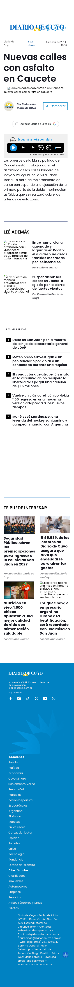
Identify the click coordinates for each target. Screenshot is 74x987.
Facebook (10, 698)
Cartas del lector (20, 832)
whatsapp (54, 698)
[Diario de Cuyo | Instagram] (48, 27)
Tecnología (16, 854)
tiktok (28, 698)
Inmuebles (15, 881)
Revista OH (16, 789)
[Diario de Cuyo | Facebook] (40, 27)
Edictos (13, 908)
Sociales (14, 843)
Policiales (14, 795)
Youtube (45, 698)
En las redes (16, 827)
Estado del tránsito (21, 865)
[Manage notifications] (65, 954)
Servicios (14, 897)
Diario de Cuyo (9, 43)
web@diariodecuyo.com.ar (34, 930)
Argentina (15, 811)
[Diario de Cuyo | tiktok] (63, 27)
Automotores (17, 886)
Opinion (13, 838)
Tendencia (15, 859)
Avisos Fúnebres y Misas (25, 903)
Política (13, 768)
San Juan (31, 43)
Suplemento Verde (21, 784)
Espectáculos (17, 805)
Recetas (14, 822)
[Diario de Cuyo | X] (55, 27)
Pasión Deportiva (20, 800)
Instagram (19, 698)
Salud (12, 849)
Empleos (14, 892)
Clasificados (16, 876)
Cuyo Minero (17, 779)
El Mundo (14, 816)
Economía (15, 773)
